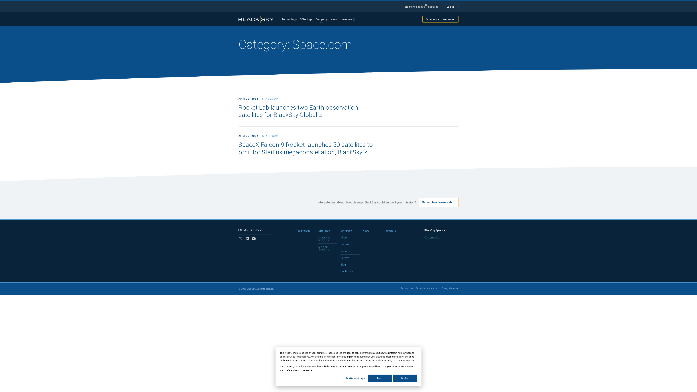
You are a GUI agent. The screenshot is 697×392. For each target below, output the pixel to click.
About (344, 237)
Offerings (306, 19)
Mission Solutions (323, 248)
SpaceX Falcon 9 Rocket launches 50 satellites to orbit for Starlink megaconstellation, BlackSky (306, 148)
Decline (405, 378)
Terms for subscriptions (427, 288)
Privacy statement (450, 288)
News (334, 19)
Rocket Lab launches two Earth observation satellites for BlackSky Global (298, 111)
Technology (289, 19)
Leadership (347, 244)
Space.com (270, 98)
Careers (345, 257)
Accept (380, 378)
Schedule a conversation (440, 19)
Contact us (347, 271)
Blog (343, 264)
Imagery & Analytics (324, 239)
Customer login (433, 237)
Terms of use (407, 288)
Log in (450, 6)
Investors (346, 19)
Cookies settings (355, 378)
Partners (345, 251)
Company (321, 19)
